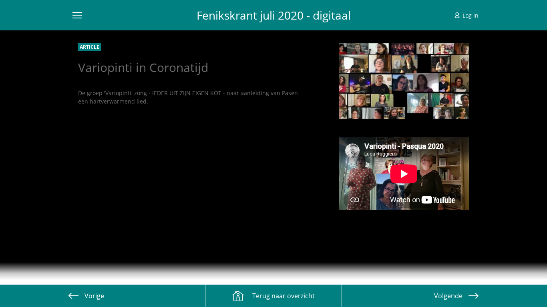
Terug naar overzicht (283, 295)
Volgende (448, 295)
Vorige (94, 295)
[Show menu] (77, 15)
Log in (471, 15)
